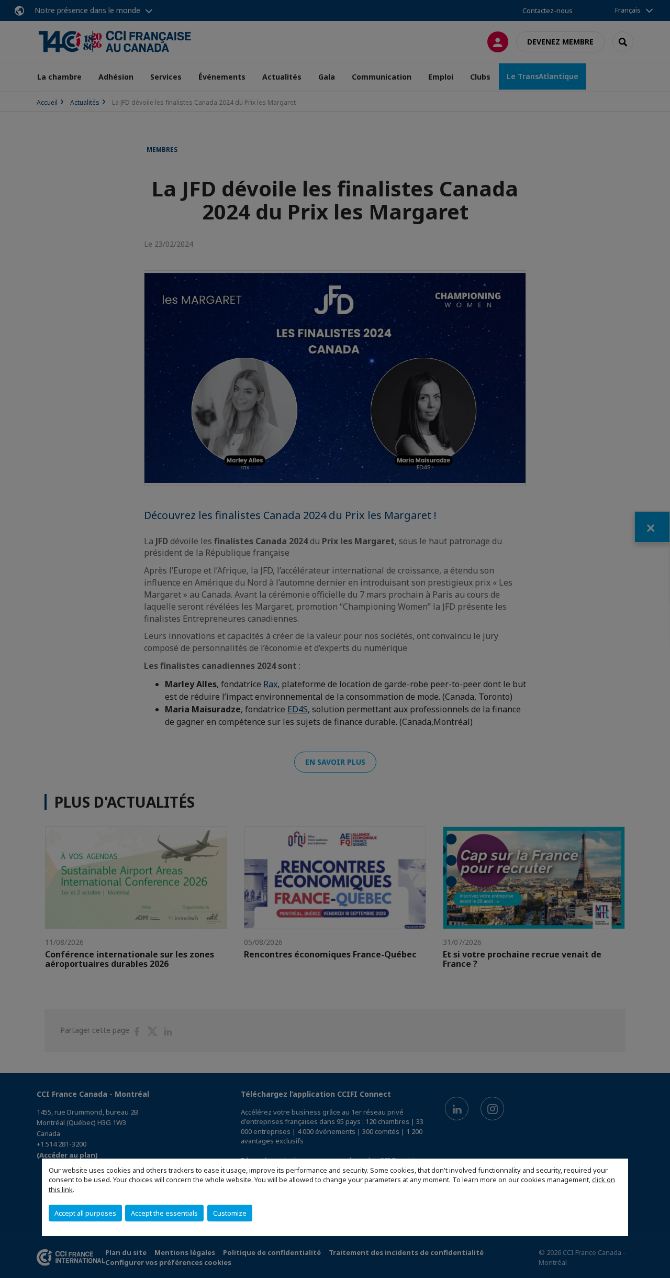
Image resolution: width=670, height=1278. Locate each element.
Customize (230, 1213)
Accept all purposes (85, 1213)
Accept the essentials (164, 1213)
